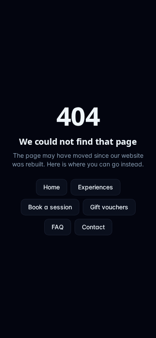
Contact (93, 227)
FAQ (58, 227)
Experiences (95, 187)
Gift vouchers (109, 207)
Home (51, 187)
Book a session (50, 207)
